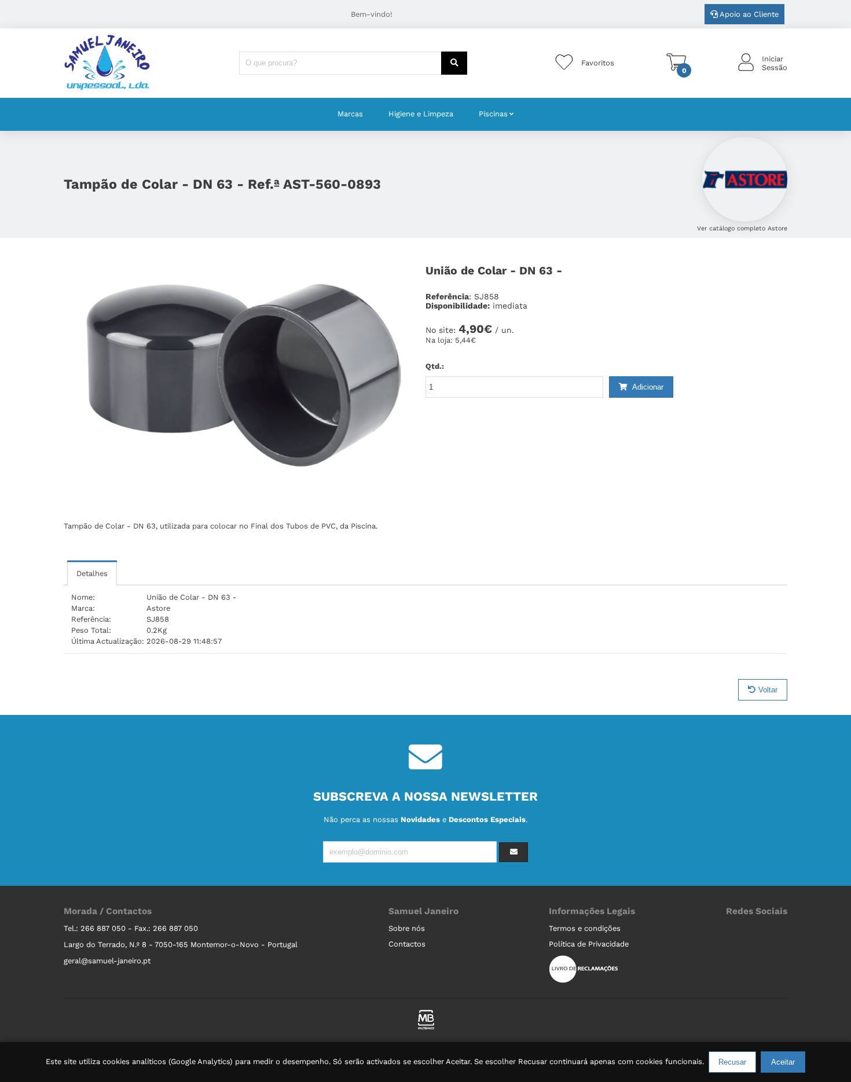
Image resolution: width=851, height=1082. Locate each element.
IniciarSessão (774, 63)
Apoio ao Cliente (748, 14)
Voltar (767, 689)
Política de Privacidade (589, 944)
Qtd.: (435, 366)
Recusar (732, 1062)
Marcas (350, 113)
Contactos (407, 944)
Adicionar (646, 387)
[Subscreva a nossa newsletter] (513, 852)
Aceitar (783, 1062)
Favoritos (597, 62)
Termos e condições (585, 928)
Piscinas (493, 113)
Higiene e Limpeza (420, 113)
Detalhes (92, 573)
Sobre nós (406, 928)
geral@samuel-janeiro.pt (107, 960)
